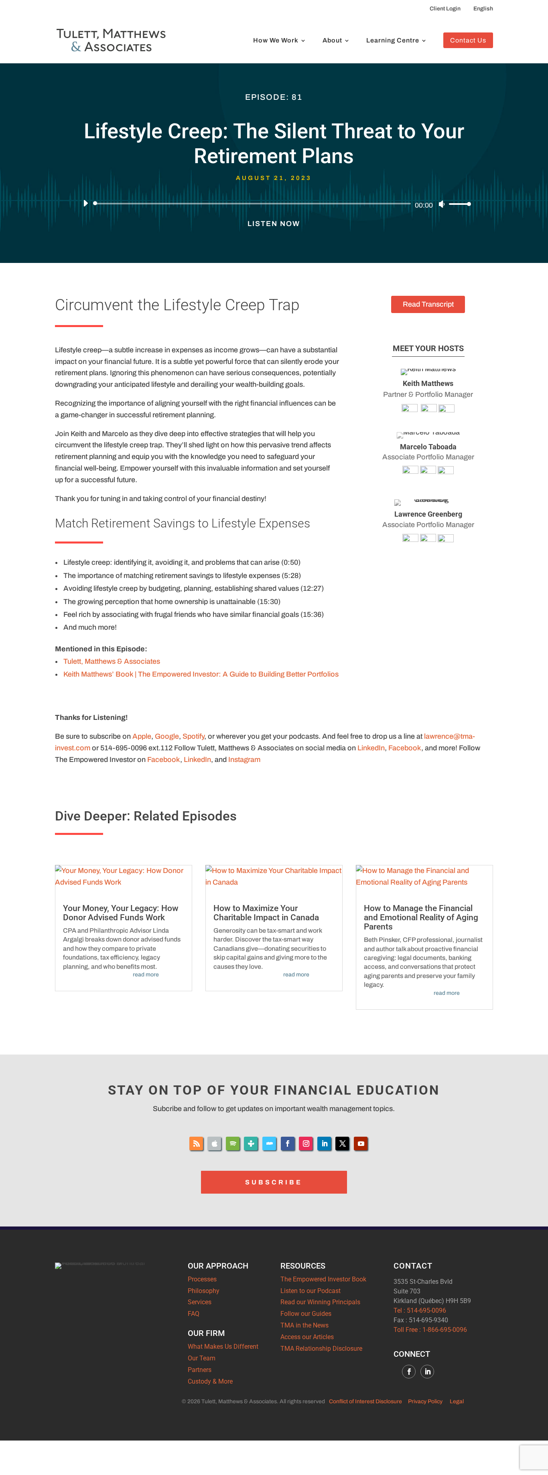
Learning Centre (392, 41)
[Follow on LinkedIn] (324, 1143)
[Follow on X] (342, 1143)
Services (199, 1302)
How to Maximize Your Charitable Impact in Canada (266, 912)
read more (146, 975)
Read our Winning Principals (320, 1302)
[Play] (85, 203)
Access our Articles (307, 1337)
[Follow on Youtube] (360, 1143)
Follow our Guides (305, 1313)
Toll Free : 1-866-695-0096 (430, 1330)
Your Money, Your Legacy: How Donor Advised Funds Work (121, 912)
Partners (199, 1370)
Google (167, 736)
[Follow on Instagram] (306, 1143)
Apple (141, 736)
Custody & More (210, 1381)
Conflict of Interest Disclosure (365, 1401)
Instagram (244, 760)
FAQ (193, 1313)
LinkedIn (371, 748)
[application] (274, 204)
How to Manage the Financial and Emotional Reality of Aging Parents (421, 917)
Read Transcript (428, 304)
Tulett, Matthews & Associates (111, 661)
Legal (457, 1401)
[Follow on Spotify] (232, 1143)
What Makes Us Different (223, 1346)
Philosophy (203, 1291)
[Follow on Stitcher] (269, 1143)
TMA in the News (304, 1325)
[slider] (458, 204)
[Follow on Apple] (214, 1143)
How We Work (275, 41)
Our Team (201, 1358)
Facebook (404, 748)
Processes (202, 1279)
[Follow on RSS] (196, 1143)
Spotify (193, 736)
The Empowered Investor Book (323, 1279)
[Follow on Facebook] (287, 1143)
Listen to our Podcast (310, 1291)
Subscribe (273, 1182)
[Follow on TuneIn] (251, 1143)
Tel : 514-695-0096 (420, 1310)
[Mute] (441, 204)
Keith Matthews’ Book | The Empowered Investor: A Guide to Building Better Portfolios (201, 674)
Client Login (445, 9)
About (332, 41)
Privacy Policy (425, 1401)
